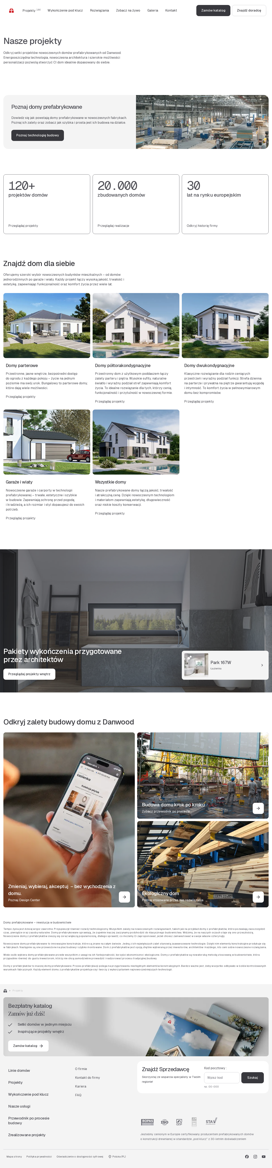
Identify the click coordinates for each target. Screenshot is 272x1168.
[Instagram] (255, 1156)
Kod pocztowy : (215, 1068)
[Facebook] (247, 1156)
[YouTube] (263, 1156)
